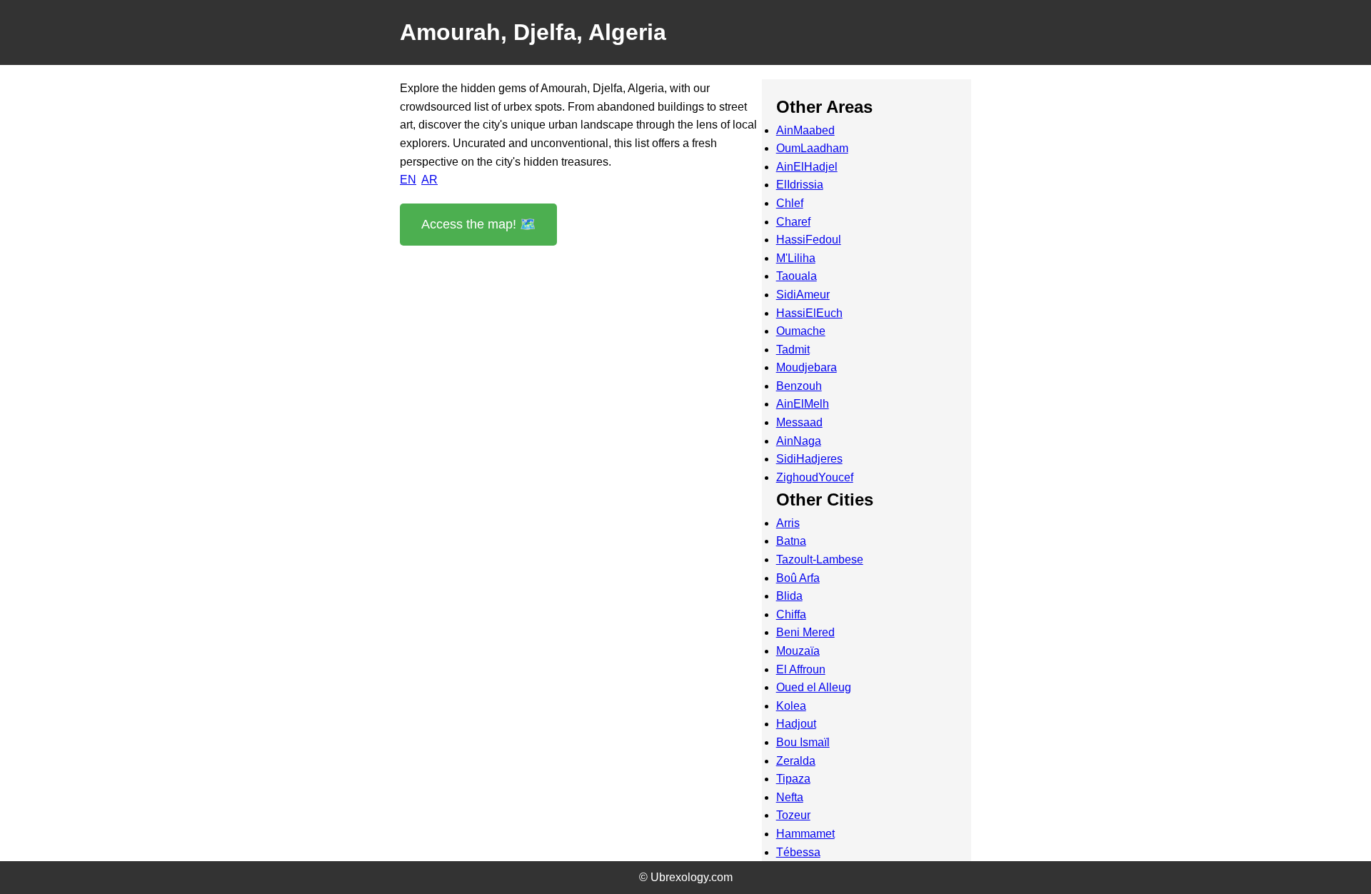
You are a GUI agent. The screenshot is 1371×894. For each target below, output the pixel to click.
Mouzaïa (798, 651)
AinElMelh (802, 404)
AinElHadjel (807, 167)
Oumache (800, 331)
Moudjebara (806, 367)
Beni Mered (805, 632)
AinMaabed (805, 130)
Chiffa (791, 614)
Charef (793, 222)
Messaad (799, 422)
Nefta (789, 797)
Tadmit (793, 349)
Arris (788, 523)
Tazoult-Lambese (819, 559)
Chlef (789, 203)
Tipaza (793, 779)
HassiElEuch (809, 313)
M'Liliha (795, 258)
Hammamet (805, 834)
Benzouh (799, 386)
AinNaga (798, 441)
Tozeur (793, 815)
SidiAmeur (803, 294)
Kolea (791, 706)
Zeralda (795, 761)
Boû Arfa (798, 578)
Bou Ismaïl (803, 742)
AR (429, 180)
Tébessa (798, 852)
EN (408, 180)
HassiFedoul (808, 239)
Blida (789, 596)
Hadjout (796, 724)
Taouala (796, 276)
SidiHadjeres (809, 459)
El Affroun (800, 669)
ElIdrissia (799, 185)
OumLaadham (812, 148)
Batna (791, 541)
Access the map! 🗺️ (478, 224)
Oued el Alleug (813, 687)
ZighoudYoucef (814, 477)
